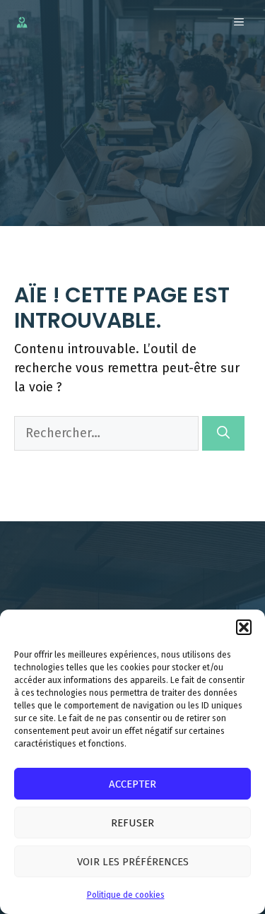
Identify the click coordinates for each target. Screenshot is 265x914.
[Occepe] (22, 22)
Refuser (132, 823)
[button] (244, 627)
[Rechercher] (223, 433)
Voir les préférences (133, 861)
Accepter (132, 784)
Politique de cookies (126, 895)
